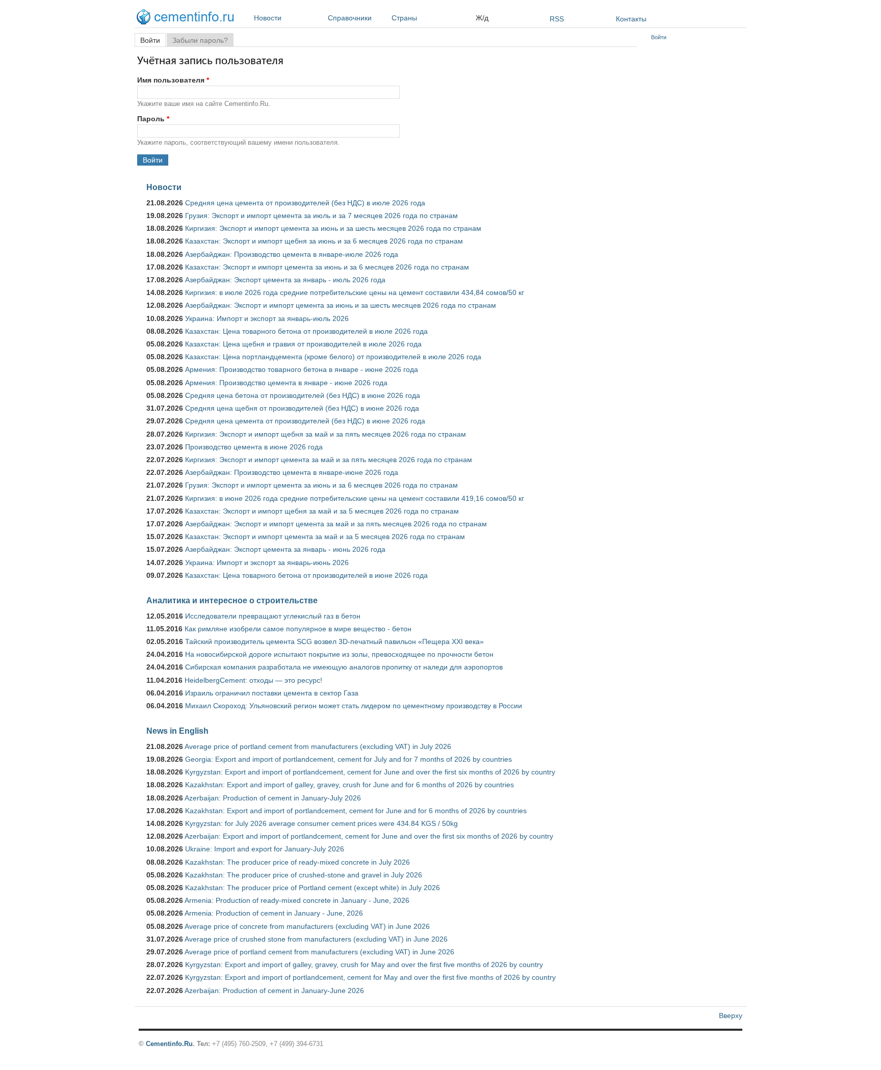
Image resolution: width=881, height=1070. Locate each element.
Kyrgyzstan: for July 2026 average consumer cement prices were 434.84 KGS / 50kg (321, 823)
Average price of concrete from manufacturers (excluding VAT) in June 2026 (307, 926)
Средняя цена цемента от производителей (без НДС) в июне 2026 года (305, 421)
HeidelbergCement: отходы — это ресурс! (253, 680)
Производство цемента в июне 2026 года (254, 447)
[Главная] (188, 18)
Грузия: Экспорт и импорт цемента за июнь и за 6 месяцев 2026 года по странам (321, 485)
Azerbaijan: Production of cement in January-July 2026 (273, 798)
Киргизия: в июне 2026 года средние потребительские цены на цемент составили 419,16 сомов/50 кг (354, 498)
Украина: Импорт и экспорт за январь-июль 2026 (267, 318)
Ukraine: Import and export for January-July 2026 (264, 849)
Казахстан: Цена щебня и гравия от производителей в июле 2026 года (303, 344)
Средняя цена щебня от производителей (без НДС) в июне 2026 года (302, 408)
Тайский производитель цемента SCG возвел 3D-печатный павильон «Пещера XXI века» (334, 641)
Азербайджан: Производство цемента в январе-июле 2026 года (291, 254)
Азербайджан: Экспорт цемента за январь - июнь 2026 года (285, 549)
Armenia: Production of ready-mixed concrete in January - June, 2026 (297, 900)
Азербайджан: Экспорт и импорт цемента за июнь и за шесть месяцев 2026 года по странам (340, 305)
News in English (177, 730)
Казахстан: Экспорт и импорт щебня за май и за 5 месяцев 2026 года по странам (322, 511)
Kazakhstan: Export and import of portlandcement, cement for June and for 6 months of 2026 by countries (356, 811)
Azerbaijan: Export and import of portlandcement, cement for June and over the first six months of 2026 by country (369, 836)
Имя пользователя (173, 80)
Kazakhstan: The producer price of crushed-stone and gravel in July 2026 (303, 875)
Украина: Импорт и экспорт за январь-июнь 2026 (267, 562)
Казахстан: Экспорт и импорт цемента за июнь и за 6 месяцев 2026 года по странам (327, 267)
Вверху (730, 1015)
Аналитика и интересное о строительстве (232, 600)
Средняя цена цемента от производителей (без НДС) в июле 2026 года (305, 203)
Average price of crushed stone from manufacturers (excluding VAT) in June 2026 (316, 939)
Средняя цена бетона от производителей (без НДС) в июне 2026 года (302, 395)
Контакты (631, 19)
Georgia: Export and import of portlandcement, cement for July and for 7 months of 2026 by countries (348, 759)
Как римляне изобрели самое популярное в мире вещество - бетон (298, 629)
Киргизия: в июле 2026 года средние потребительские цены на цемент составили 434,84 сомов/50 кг (354, 292)
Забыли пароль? (200, 40)
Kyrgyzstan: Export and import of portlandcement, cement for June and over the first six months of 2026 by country (370, 772)
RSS (557, 19)
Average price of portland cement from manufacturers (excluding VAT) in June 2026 (319, 952)
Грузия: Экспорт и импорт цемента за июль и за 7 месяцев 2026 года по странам (321, 215)
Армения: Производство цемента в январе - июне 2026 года (286, 383)
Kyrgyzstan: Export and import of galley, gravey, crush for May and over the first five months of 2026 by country (364, 964)
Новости (267, 17)
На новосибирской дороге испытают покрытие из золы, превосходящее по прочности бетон (339, 654)
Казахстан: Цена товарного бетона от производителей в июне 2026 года (306, 575)
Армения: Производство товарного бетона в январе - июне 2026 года (301, 369)
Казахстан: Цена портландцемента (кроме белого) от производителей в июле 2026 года (333, 357)
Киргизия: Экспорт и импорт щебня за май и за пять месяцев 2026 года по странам (325, 434)
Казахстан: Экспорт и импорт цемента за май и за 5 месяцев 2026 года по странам (325, 536)
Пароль (153, 119)
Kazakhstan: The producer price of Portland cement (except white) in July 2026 (312, 888)
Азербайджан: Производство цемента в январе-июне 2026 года (291, 472)
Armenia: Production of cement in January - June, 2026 (274, 913)
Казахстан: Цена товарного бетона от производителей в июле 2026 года (306, 331)
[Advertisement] (696, 199)
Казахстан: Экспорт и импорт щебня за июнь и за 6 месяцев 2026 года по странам (324, 241)
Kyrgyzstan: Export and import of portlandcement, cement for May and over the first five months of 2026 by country (370, 977)
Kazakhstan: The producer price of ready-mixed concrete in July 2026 (297, 862)
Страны (404, 17)
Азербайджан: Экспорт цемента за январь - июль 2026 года (285, 280)
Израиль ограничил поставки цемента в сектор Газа (271, 693)
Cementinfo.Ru (169, 1044)
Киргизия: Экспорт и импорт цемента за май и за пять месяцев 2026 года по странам (328, 460)
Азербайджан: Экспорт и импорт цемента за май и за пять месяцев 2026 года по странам (336, 524)
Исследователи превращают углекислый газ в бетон (272, 616)
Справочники (350, 17)
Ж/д (482, 17)
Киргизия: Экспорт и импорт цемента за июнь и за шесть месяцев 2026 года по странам (333, 228)
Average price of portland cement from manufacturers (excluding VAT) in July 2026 (318, 746)
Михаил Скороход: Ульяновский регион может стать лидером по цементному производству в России (353, 706)
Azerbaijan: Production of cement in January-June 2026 (274, 990)
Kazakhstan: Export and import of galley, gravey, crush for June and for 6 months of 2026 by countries (349, 785)
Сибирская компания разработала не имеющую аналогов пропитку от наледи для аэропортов (344, 667)
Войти (153, 40)
